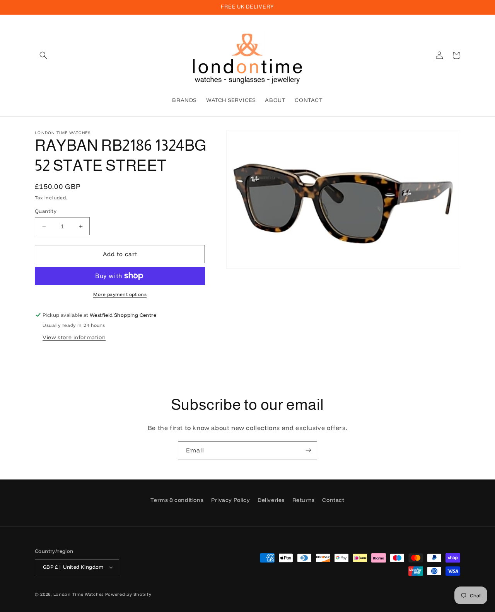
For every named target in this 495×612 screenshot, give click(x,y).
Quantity (45, 211)
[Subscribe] (308, 450)
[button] (43, 55)
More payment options (120, 294)
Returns (303, 499)
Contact (333, 499)
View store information (74, 337)
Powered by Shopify (128, 594)
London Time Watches (78, 594)
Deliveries (271, 499)
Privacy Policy (230, 499)
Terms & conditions (176, 499)
